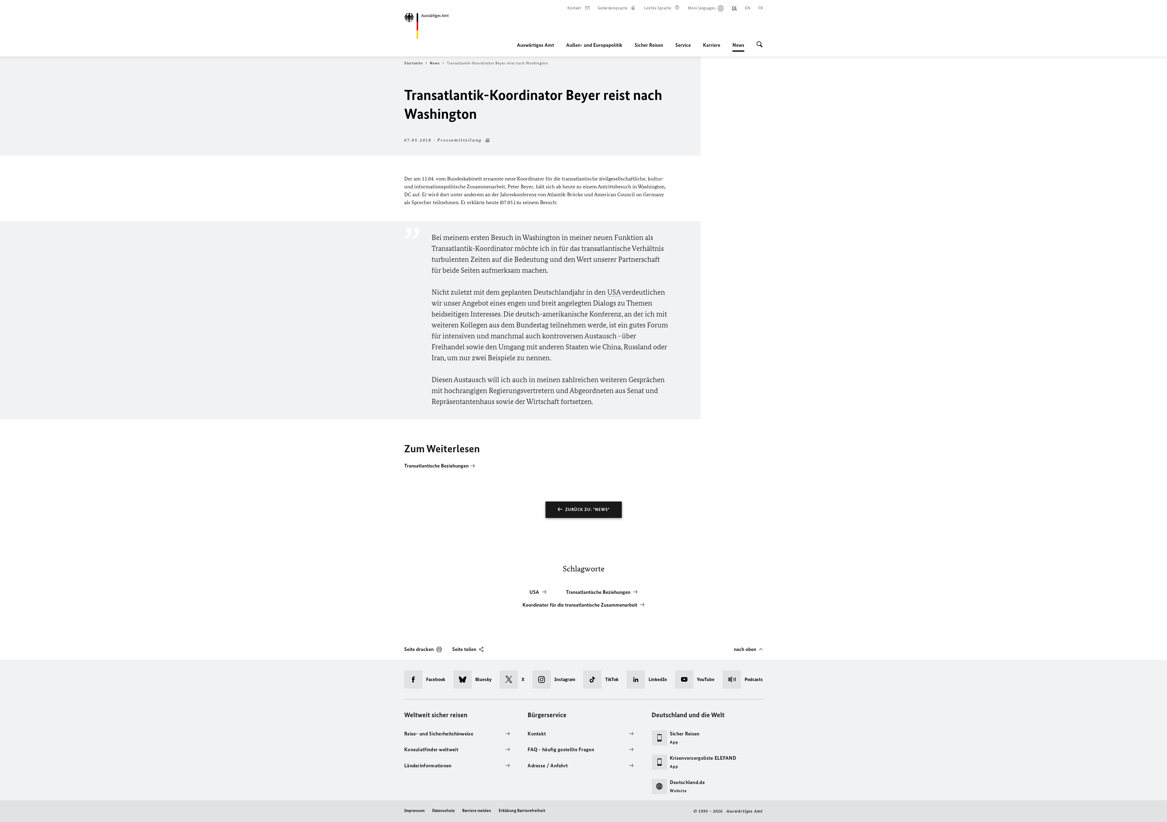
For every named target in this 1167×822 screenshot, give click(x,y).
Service (683, 45)
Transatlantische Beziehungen (436, 466)
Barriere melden (476, 810)
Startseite (413, 63)
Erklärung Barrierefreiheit (522, 810)
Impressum (414, 810)
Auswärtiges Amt (535, 45)
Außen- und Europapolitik (594, 45)
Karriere (711, 45)
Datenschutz (443, 810)
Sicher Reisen (649, 45)
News (738, 47)
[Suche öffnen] (759, 45)
